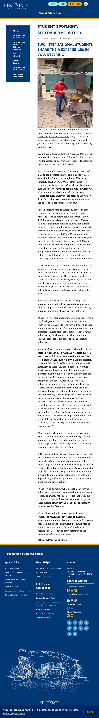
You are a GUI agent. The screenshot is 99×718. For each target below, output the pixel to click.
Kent (39, 38)
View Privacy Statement (14, 713)
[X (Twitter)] (76, 590)
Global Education (49, 13)
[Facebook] (69, 590)
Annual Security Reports (45, 593)
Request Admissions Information (48, 568)
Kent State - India (12, 586)
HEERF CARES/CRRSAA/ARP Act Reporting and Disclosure (48, 603)
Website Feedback (43, 576)
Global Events (16, 61)
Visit (63, 3)
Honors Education (12, 568)
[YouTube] (69, 615)
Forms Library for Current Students (15, 581)
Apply (53, 3)
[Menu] (91, 4)
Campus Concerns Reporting (47, 597)
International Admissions (19, 36)
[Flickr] (73, 615)
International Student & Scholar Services (19, 45)
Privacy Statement (43, 609)
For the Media (41, 572)
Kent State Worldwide (18, 75)
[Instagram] (73, 590)
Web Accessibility (43, 617)
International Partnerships (19, 68)
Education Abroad (18, 54)
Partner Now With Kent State (16, 594)
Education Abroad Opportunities (18, 590)
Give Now (75, 3)
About (16, 31)
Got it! (90, 711)
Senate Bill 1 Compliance (45, 613)
